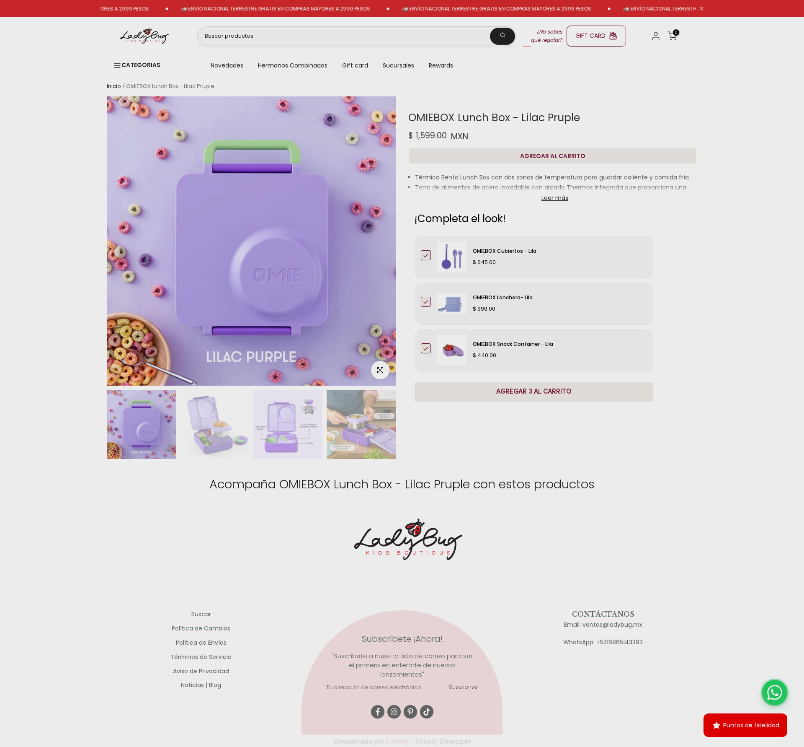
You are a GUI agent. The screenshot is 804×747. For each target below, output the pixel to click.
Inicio (114, 86)
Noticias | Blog (201, 685)
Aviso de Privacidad (201, 671)
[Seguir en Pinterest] (410, 712)
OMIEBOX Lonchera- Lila (503, 297)
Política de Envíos (201, 643)
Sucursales (398, 65)
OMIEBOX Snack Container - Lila (513, 344)
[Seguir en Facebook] (378, 712)
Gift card (355, 65)
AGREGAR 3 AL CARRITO (534, 392)
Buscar (201, 614)
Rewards (441, 65)
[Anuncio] (252, 9)
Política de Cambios (201, 629)
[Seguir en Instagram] (394, 712)
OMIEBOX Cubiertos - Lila (504, 250)
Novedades (227, 65)
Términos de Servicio (201, 657)
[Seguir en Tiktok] (427, 712)
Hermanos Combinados (292, 65)
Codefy (397, 741)
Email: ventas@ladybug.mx (603, 625)
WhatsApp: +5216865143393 (603, 642)
